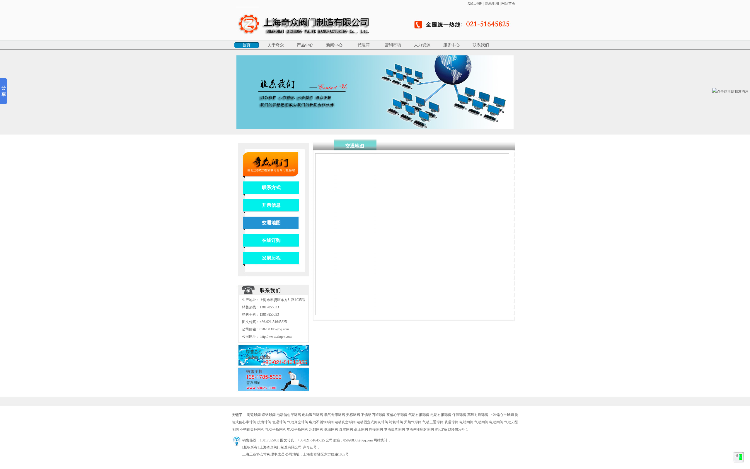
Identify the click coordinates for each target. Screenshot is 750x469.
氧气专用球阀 (334, 415)
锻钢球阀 (269, 415)
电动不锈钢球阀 (321, 422)
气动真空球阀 (297, 422)
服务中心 (451, 45)
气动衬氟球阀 (418, 415)
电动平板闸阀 (297, 429)
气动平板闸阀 (275, 429)
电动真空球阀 (345, 422)
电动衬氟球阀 (440, 415)
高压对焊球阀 (477, 415)
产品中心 (305, 45)
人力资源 (422, 45)
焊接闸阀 (376, 429)
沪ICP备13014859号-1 (451, 429)
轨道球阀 (451, 422)
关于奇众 (275, 45)
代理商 (363, 45)
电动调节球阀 (312, 415)
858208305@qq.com (274, 329)
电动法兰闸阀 (394, 429)
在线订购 (271, 240)
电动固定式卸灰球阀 (372, 422)
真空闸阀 (346, 429)
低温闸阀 (331, 429)
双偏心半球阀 (397, 415)
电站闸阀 (466, 422)
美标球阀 (353, 415)
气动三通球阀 (433, 422)
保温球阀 (459, 415)
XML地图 (475, 3)
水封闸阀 (316, 429)
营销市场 (393, 45)
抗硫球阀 (264, 422)
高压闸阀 (361, 429)
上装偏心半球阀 (501, 415)
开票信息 (271, 205)
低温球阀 (279, 422)
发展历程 (271, 257)
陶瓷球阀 (254, 415)
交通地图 (271, 222)
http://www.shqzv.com (276, 336)
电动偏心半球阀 (289, 415)
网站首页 (508, 3)
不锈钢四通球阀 (373, 415)
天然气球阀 (413, 422)
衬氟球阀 (396, 422)
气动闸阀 (481, 422)
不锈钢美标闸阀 (252, 429)
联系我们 (481, 45)
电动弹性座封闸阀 (420, 429)
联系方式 (271, 187)
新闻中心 (334, 45)
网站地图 (492, 3)
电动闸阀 (496, 422)
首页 (246, 45)
